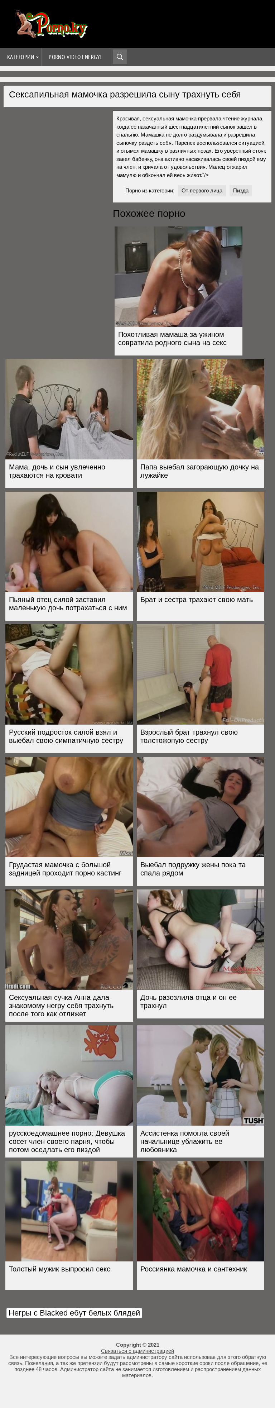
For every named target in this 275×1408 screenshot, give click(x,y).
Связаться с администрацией (137, 1351)
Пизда (241, 190)
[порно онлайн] (50, 34)
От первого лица (202, 190)
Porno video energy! (75, 57)
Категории (20, 57)
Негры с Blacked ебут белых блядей (74, 1312)
